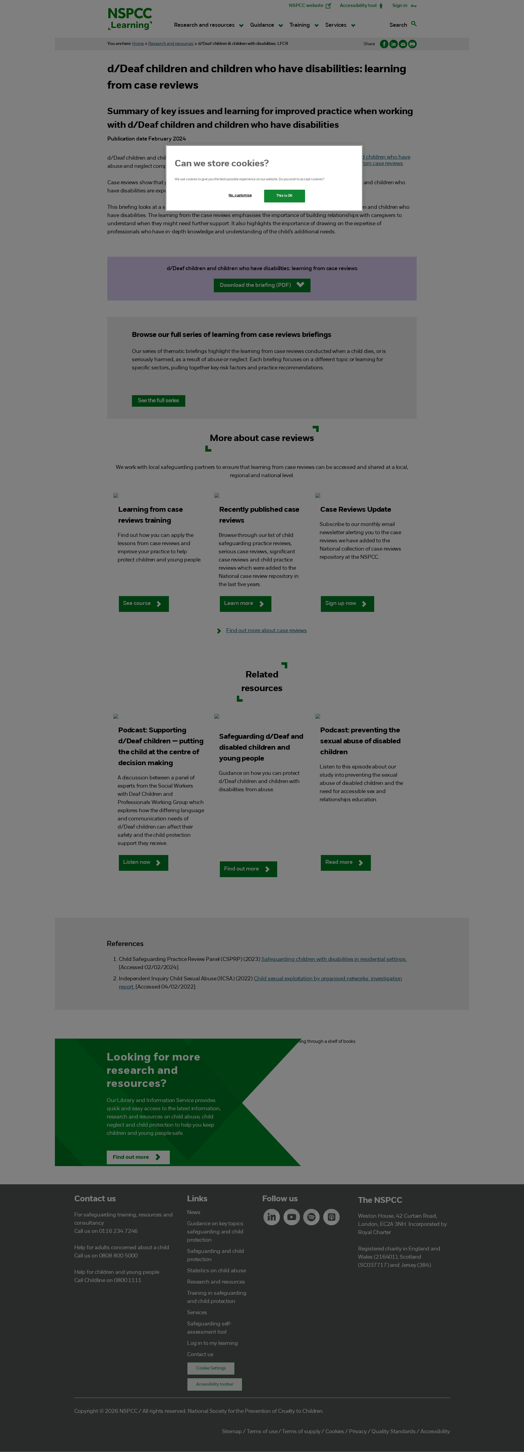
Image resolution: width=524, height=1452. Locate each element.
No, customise (240, 195)
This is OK (285, 196)
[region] (264, 178)
